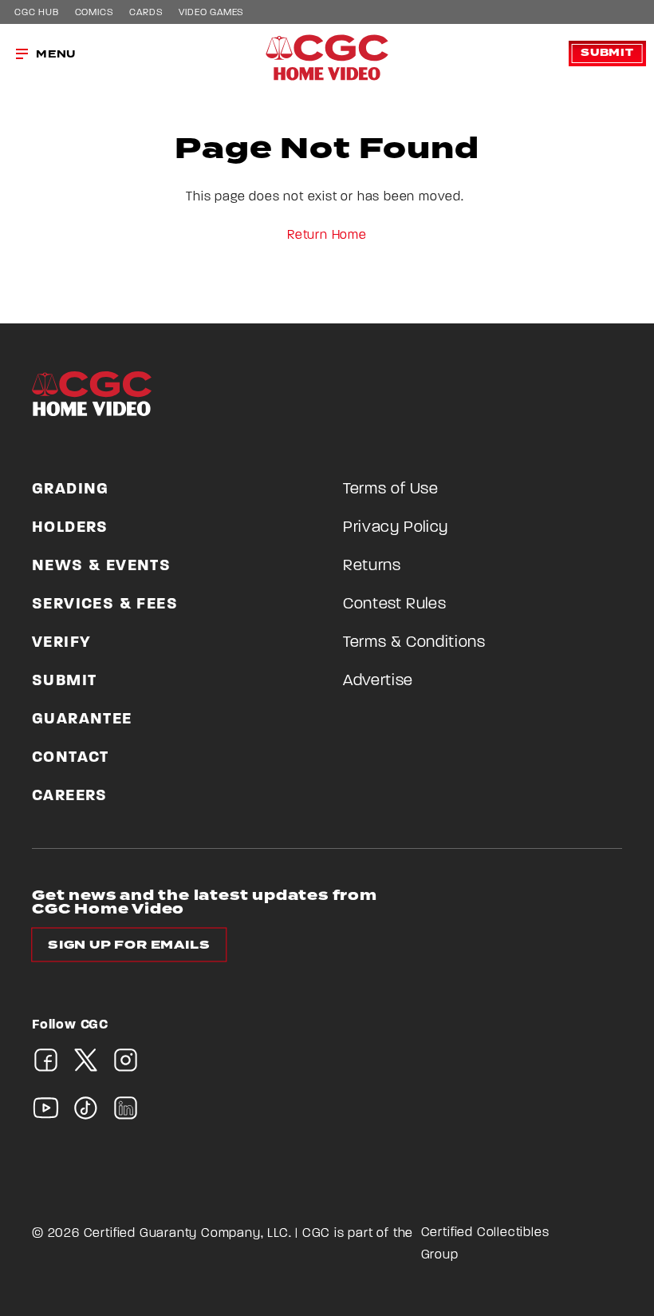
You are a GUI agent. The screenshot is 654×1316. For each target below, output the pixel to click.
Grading (70, 489)
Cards (146, 13)
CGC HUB (36, 13)
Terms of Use (391, 489)
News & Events (101, 566)
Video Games (211, 13)
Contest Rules (394, 604)
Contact (70, 758)
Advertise (378, 681)
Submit (607, 53)
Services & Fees (105, 604)
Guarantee (82, 719)
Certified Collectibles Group (485, 1244)
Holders (70, 528)
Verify (61, 643)
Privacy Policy (395, 528)
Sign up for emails (129, 945)
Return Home (327, 235)
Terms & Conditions (414, 643)
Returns (372, 566)
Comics (94, 13)
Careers (70, 796)
